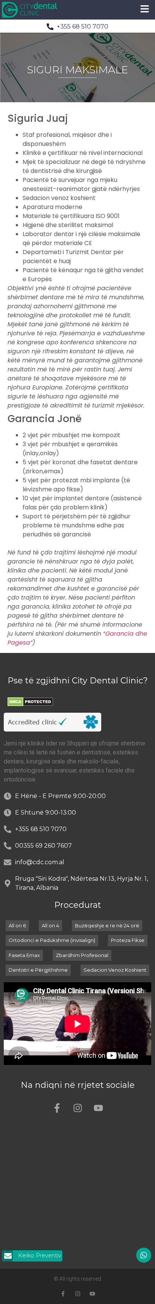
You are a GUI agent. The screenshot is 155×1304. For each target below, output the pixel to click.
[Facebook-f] (56, 1107)
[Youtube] (98, 1107)
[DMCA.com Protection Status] (30, 704)
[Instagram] (77, 1107)
